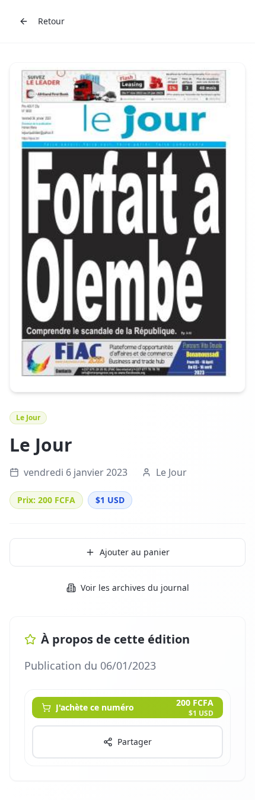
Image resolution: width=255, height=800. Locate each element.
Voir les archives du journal (135, 587)
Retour (51, 21)
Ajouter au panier (135, 552)
